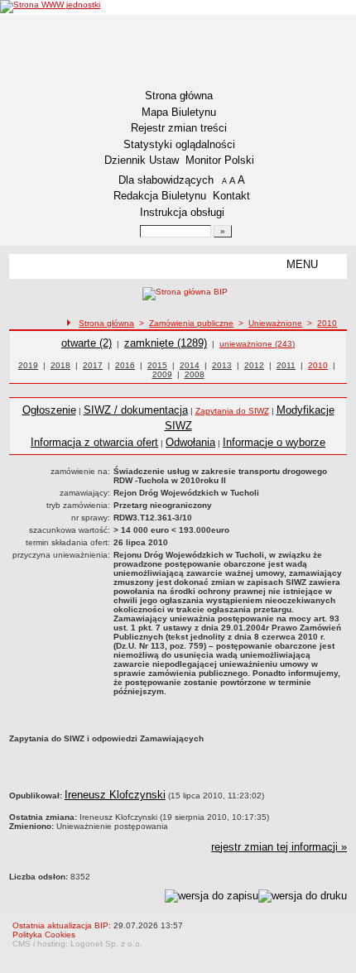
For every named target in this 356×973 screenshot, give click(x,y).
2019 (28, 365)
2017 (93, 365)
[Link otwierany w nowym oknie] (50, 6)
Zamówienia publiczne (191, 323)
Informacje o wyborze (274, 442)
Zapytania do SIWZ (232, 410)
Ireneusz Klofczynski (115, 794)
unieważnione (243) (257, 343)
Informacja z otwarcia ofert (94, 442)
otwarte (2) (86, 343)
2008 (194, 374)
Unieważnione (275, 323)
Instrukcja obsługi (182, 212)
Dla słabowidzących (166, 180)
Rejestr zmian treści (179, 128)
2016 (125, 365)
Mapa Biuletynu (179, 112)
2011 (286, 365)
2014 (190, 365)
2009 (162, 374)
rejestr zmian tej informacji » (279, 847)
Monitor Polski (219, 160)
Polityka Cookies (43, 934)
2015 (157, 365)
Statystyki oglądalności (179, 144)
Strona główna (179, 95)
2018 (60, 365)
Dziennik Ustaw (141, 160)
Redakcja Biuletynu (159, 195)
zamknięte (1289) (165, 343)
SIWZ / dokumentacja (136, 410)
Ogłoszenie (49, 410)
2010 (327, 323)
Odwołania (190, 442)
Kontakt (231, 195)
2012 (254, 365)
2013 (222, 365)
